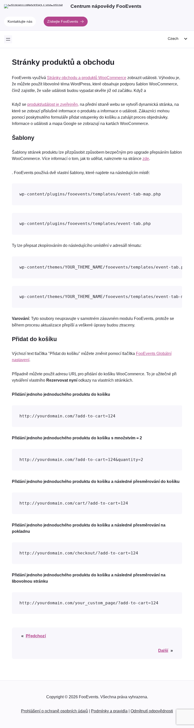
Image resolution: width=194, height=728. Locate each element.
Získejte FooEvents (62, 21)
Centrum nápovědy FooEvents (105, 6)
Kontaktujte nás (20, 21)
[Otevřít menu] (8, 39)
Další (163, 650)
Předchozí (36, 635)
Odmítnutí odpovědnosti (152, 711)
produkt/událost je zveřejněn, (53, 104)
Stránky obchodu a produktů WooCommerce (86, 78)
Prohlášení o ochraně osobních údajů (54, 711)
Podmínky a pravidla (109, 711)
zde (145, 158)
